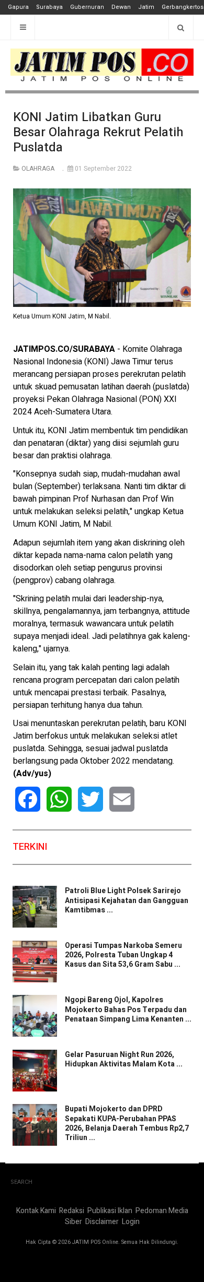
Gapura (18, 7)
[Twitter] (90, 799)
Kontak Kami (36, 1210)
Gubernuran (87, 7)
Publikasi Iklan (109, 1210)
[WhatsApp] (59, 799)
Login (131, 1221)
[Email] (122, 799)
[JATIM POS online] (102, 65)
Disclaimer (102, 1221)
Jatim (146, 7)
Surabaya (49, 7)
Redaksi (71, 1210)
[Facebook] (27, 799)
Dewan (121, 7)
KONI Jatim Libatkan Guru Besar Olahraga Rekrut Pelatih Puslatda (98, 132)
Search (21, 1182)
